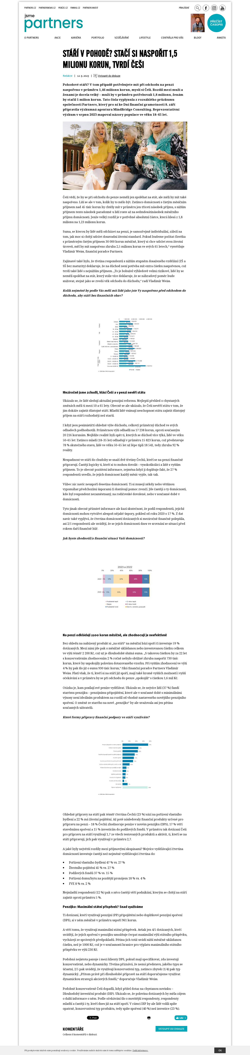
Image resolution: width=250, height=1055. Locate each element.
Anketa (221, 37)
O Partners (31, 37)
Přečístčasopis (216, 23)
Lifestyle (145, 37)
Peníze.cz (63, 7)
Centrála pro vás (172, 37)
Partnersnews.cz (47, 7)
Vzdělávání (122, 37)
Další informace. (140, 1050)
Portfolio (97, 37)
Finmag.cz (75, 7)
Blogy (197, 37)
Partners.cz (30, 7)
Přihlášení (184, 7)
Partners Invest (90, 7)
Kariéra (76, 37)
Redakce (67, 75)
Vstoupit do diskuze (171, 1029)
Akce (58, 37)
